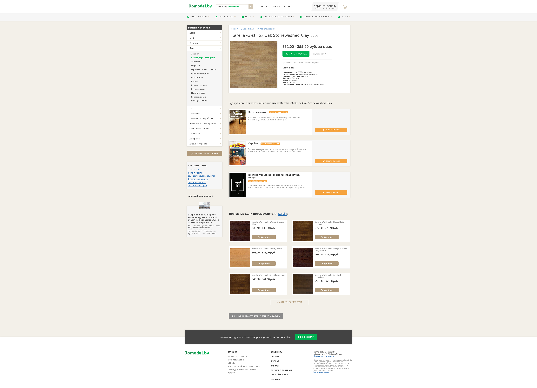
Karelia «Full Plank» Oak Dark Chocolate (328, 276)
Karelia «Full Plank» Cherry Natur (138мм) (330, 223)
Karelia (282, 213)
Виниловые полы (198, 97)
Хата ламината (257, 112)
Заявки (275, 366)
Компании (276, 352)
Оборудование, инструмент (317, 17)
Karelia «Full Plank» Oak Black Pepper (269, 275)
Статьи (276, 6)
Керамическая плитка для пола (204, 69)
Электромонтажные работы (202, 123)
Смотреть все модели (289, 302)
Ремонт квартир (196, 172)
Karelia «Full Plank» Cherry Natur (267, 249)
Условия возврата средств (322, 372)
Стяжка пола (194, 169)
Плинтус (194, 81)
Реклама (275, 379)
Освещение (194, 133)
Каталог (265, 6)
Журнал (287, 6)
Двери (192, 32)
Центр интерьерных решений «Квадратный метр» (274, 176)
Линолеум (195, 61)
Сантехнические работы (201, 118)
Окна (191, 37)
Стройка (253, 143)
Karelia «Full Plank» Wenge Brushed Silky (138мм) (331, 250)
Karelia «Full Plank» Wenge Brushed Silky (268, 223)
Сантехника (195, 113)
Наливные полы (198, 89)
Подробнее (264, 237)
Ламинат (195, 54)
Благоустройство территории (277, 17)
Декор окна (194, 138)
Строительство (226, 17)
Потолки (193, 43)
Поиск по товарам (281, 370)
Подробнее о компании (324, 356)
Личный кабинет (280, 375)
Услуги (345, 17)
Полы (192, 48)
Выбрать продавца (296, 53)
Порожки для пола (199, 85)
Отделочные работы (199, 128)
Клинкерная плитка (199, 101)
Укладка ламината (197, 182)
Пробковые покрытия (200, 73)
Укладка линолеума (197, 185)
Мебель (248, 17)
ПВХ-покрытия (197, 77)
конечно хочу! (306, 337)
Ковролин (195, 65)
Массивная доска (198, 93)
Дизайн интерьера (198, 143)
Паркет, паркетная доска (203, 58)
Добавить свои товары (204, 153)
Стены (192, 108)
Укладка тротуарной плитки (201, 176)
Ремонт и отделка (198, 17)
